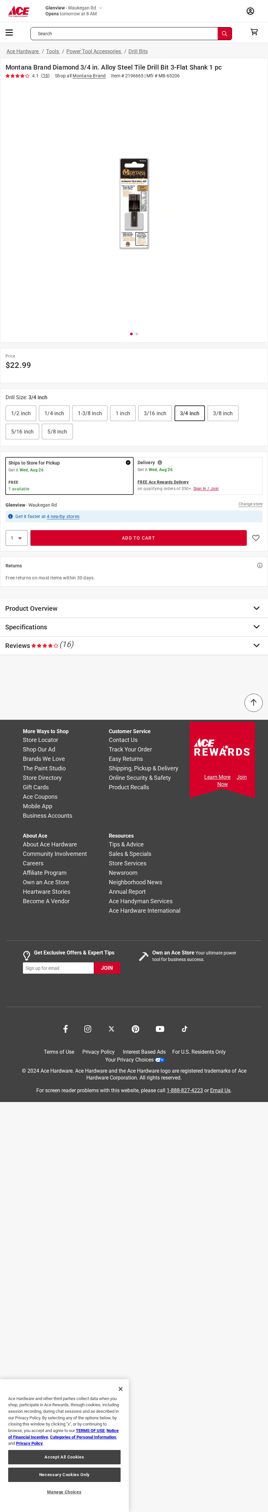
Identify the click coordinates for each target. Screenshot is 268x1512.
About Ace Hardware (50, 844)
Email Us (220, 1090)
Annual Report (127, 891)
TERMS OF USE (90, 1430)
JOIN (107, 968)
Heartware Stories (46, 891)
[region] (64, 1445)
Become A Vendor (46, 901)
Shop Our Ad (39, 749)
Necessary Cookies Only (64, 1474)
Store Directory (42, 777)
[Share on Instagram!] (87, 1028)
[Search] (225, 33)
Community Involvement (55, 853)
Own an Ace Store (46, 882)
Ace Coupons (40, 796)
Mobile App (37, 806)
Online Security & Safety (140, 777)
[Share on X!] (111, 1028)
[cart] (256, 32)
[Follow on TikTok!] (185, 1028)
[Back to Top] (253, 703)
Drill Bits (138, 51)
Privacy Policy (98, 1051)
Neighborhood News (135, 882)
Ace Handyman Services (141, 901)
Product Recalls (129, 787)
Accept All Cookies (64, 1457)
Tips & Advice (126, 844)
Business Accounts (47, 815)
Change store (250, 504)
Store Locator (40, 739)
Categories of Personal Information (83, 1437)
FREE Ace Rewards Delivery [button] (163, 482)
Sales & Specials (130, 853)
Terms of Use (59, 1051)
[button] (134, 204)
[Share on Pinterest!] (135, 1028)
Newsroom (123, 872)
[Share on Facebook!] (65, 1028)
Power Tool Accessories (94, 51)
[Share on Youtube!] (160, 1028)
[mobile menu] (9, 32)
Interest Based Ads (144, 1051)
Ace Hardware (23, 51)
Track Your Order (130, 749)
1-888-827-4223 (185, 1090)
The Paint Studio (44, 768)
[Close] (120, 1389)
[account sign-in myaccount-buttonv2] (252, 11)
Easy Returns (126, 758)
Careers (33, 863)
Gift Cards (36, 787)
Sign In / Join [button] (206, 488)
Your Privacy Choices (129, 1059)
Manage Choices (64, 1491)
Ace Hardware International (144, 910)
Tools (53, 51)
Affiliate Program (45, 872)
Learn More (217, 777)
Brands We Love (44, 758)
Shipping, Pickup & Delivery (143, 768)
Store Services (127, 863)
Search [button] (45, 33)
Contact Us (123, 739)
